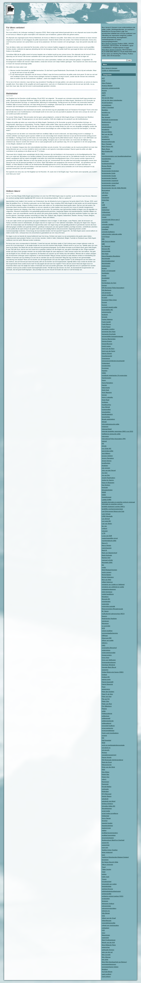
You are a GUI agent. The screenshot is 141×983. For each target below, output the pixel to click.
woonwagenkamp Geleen (110, 967)
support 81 (105, 842)
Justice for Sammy (108, 480)
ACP (103, 78)
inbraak (104, 421)
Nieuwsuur (105, 623)
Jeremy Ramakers (108, 458)
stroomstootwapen (108, 838)
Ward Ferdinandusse (108, 940)
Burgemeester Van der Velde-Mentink (114, 188)
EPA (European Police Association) (113, 288)
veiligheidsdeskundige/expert (111, 891)
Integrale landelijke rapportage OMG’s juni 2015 (117, 431)
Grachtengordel (107, 356)
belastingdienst (107, 127)
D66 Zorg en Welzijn (108, 241)
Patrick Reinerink (107, 684)
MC (103, 565)
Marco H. (105, 543)
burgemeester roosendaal (110, 183)
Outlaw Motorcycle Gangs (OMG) (113, 672)
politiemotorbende (108, 721)
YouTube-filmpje (107, 971)
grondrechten (106, 365)
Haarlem (104, 370)
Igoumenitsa (106, 417)
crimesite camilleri (107, 224)
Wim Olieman (106, 957)
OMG (103, 645)
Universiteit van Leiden (109, 884)
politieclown (105, 716)
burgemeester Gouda (109, 176)
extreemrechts (106, 312)
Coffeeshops (106, 212)
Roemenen (105, 782)
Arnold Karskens (107, 102)
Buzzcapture (106, 190)
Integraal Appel (107, 429)
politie (104, 711)
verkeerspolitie (106, 894)
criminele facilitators (108, 232)
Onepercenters (107, 655)
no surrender (106, 626)
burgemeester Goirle (108, 173)
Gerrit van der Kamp (108, 351)
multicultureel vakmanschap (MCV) (113, 613)
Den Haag (105, 253)
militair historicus (107, 582)
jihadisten (105, 465)
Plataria (104, 708)
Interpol (104, 441)
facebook (105, 314)
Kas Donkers (106, 485)
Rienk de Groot (107, 762)
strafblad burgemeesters (110, 833)
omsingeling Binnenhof (109, 648)
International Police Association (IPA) (114, 439)
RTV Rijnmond (106, 794)
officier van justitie (107, 640)
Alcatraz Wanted (107, 85)
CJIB (103, 205)
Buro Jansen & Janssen (109, 43)
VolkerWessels (106, 920)
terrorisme (105, 859)
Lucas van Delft (107, 536)
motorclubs (105, 604)
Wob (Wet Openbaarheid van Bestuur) (114, 962)
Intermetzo (105, 436)
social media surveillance (110, 813)
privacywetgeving (107, 728)
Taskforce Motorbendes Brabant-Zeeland (115, 857)
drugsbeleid (105, 278)
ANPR (104, 93)
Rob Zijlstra (105, 772)
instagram (105, 426)
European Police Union (109, 300)
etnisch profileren (107, 295)
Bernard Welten (107, 132)
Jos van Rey (106, 475)
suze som (105, 847)
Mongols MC (106, 599)
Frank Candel (106, 322)
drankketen (105, 273)
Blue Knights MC (107, 151)
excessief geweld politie (109, 307)
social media (106, 811)
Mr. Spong (105, 611)
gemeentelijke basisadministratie (112, 336)
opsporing (105, 670)
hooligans (105, 402)
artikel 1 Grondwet (108, 107)
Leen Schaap (106, 514)
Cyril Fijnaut (106, 236)
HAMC (104, 373)
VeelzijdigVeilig (106, 886)
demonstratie (106, 251)
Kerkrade (105, 487)
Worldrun (105, 969)
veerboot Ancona (107, 889)
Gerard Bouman (107, 344)
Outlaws (104, 674)
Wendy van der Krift (108, 942)
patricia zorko (106, 679)
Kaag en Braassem (108, 482)
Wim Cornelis (106, 954)
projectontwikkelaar (108, 730)
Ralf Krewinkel (106, 740)
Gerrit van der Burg (108, 348)
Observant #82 (106, 638)
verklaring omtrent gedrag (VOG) (112, 896)
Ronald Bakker (106, 786)
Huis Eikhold (106, 407)
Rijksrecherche (106, 765)
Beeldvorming (106, 122)
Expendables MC (107, 309)
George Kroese (107, 341)
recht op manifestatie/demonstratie (113, 745)
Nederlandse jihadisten (109, 618)
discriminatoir (106, 263)
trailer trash (105, 877)
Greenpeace (106, 358)
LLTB (103, 533)
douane (104, 268)
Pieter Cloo (105, 701)
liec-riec (104, 526)
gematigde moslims (108, 329)
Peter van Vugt (106, 696)
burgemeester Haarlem (109, 178)
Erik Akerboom (106, 290)
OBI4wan (105, 635)
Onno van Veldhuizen (109, 660)
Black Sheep (106, 149)
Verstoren (105, 901)
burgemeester (106, 168)
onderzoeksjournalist (108, 652)
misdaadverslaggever (109, 589)
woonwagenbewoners (109, 964)
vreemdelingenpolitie (108, 923)
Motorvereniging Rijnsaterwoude (112, 609)
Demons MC (106, 249)
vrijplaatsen (105, 928)
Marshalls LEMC (107, 562)
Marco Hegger (106, 545)
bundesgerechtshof (108, 163)
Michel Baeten (106, 574)
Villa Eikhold (106, 913)
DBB (103, 244)
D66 (103, 239)
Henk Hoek (105, 390)
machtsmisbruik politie (109, 540)
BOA (103, 154)
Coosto (104, 217)
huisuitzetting (106, 412)
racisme (104, 735)
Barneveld (105, 115)
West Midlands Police (109, 945)
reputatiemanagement (109, 755)
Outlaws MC (106, 677)
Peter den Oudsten (108, 691)
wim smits (105, 959)
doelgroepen (106, 266)
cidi (103, 202)
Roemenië (105, 784)
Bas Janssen (106, 117)
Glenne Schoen (107, 353)
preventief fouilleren (108, 725)
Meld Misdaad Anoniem (109, 570)
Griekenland (106, 363)
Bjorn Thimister (107, 144)
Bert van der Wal (107, 134)
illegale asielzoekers (108, 419)
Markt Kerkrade (107, 555)
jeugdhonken (106, 463)
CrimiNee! (105, 229)
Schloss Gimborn (107, 803)
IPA (103, 443)
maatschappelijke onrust (110, 538)
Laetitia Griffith (106, 499)
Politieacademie (107, 713)
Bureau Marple (106, 166)
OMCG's (104, 643)
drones (104, 275)
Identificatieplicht (107, 414)
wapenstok (105, 937)
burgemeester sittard (108, 185)
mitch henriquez (107, 592)
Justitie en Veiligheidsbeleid (111, 70)
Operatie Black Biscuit (109, 667)
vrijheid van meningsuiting (110, 925)
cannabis (105, 195)
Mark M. (104, 550)
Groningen (105, 368)
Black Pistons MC (107, 146)
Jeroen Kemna (106, 461)
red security (105, 750)
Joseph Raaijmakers (108, 478)
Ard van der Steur (107, 98)
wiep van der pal (107, 952)
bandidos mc (106, 112)
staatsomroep (106, 828)
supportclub (105, 845)
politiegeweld (106, 718)
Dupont (104, 280)
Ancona (104, 90)
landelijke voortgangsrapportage (112, 509)
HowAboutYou (106, 404)
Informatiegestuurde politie (110, 424)
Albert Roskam (106, 83)
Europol (104, 302)
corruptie (105, 222)
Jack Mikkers (106, 453)
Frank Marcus (106, 324)
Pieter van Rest (107, 704)
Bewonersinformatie (108, 141)
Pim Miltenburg (107, 706)
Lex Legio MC (106, 521)
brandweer (105, 161)
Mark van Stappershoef (109, 553)
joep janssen (106, 468)
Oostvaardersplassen (109, 662)
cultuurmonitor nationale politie (112, 234)
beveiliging (105, 137)
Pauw (103, 687)
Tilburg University (107, 864)
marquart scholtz (107, 560)
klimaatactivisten (107, 490)
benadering (105, 129)
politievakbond (106, 723)
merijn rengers (106, 572)
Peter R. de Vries (107, 694)
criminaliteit (105, 227)
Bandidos (105, 110)
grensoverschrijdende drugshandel (113, 361)
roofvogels (105, 789)
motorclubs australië (108, 606)
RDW (103, 743)
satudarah (105, 799)
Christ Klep (105, 200)
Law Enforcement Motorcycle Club (113, 511)
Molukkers (105, 596)
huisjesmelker (106, 409)
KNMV (104, 495)
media (104, 567)
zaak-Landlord (106, 974)
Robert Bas (105, 774)
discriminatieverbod (108, 261)
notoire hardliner (107, 631)
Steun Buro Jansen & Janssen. (112, 49)
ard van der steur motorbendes (112, 100)
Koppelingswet (106, 497)
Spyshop (104, 820)
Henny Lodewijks (107, 397)
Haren (104, 380)
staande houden (107, 823)
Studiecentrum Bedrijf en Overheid (113, 840)
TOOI (103, 872)
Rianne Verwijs (106, 757)
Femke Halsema (107, 319)
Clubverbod (105, 210)
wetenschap (106, 947)
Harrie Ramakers (107, 383)
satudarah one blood (108, 801)
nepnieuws (105, 621)
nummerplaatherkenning (110, 633)
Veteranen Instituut (108, 903)
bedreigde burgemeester (110, 119)
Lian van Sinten (107, 523)
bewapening (106, 139)
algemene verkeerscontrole (111, 88)
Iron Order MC (106, 448)
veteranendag (106, 906)
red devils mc (106, 747)
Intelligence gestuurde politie (111, 434)
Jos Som (104, 473)
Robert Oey (105, 777)
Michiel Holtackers (108, 577)
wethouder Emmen (108, 950)
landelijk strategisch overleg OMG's (113, 506)
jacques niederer (107, 456)
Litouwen (105, 531)
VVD (103, 930)
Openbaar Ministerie (108, 665)
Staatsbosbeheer (107, 825)
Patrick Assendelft (107, 682)
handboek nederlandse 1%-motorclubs (114, 375)
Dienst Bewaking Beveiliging (111, 256)
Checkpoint (105, 197)
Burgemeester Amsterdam (110, 171)
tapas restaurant (107, 852)
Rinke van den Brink (108, 767)
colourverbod (106, 215)
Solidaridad (105, 816)
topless (104, 874)
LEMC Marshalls (107, 516)
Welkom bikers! (13, 191)
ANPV (104, 95)
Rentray (104, 752)
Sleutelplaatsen (107, 808)
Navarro (104, 616)
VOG (103, 916)
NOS (103, 628)
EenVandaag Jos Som (109, 283)
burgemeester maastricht (110, 180)
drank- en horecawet (108, 270)
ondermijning (106, 650)
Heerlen (104, 385)
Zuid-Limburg (106, 976)
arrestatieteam (106, 105)
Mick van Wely (106, 579)
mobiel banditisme (108, 594)
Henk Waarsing (107, 392)
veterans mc (106, 911)
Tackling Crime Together (110, 850)
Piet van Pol (106, 699)
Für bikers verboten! (15, 27)
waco (103, 933)
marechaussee (106, 548)
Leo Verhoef (106, 519)
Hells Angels (106, 387)
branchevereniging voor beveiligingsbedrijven (116, 156)
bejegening (105, 124)
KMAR (104, 492)
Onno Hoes (105, 657)
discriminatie (106, 258)
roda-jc (104, 779)
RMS (103, 769)
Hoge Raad (105, 400)
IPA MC (104, 446)
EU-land (104, 297)
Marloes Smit (106, 557)
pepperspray (106, 689)
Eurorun (104, 305)
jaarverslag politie (107, 451)
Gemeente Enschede (109, 334)
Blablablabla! (12, 93)
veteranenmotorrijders (109, 908)
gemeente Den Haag (108, 331)
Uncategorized (106, 881)
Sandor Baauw (106, 796)
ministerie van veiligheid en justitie (113, 587)
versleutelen (106, 898)
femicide (104, 317)
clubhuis (104, 207)
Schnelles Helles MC (108, 806)
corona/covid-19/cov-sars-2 (111, 219)
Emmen (104, 285)
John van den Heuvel (109, 470)
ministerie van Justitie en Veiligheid (113, 584)
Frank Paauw (106, 327)
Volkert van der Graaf (109, 918)
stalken (104, 830)
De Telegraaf (106, 246)
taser (103, 855)
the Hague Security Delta (110, 862)
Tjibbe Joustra (106, 869)
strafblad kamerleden (109, 835)
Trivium (104, 879)
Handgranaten (106, 378)
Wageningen (106, 935)
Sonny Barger (106, 818)
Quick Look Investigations (110, 733)
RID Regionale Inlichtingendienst (112, 760)
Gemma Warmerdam (109, 339)
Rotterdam (105, 791)
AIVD (103, 81)
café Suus (105, 193)
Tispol (104, 867)
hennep (104, 395)
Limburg (104, 528)
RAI (103, 738)
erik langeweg (106, 292)
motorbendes (106, 601)
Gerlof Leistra (106, 346)
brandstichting (106, 158)
